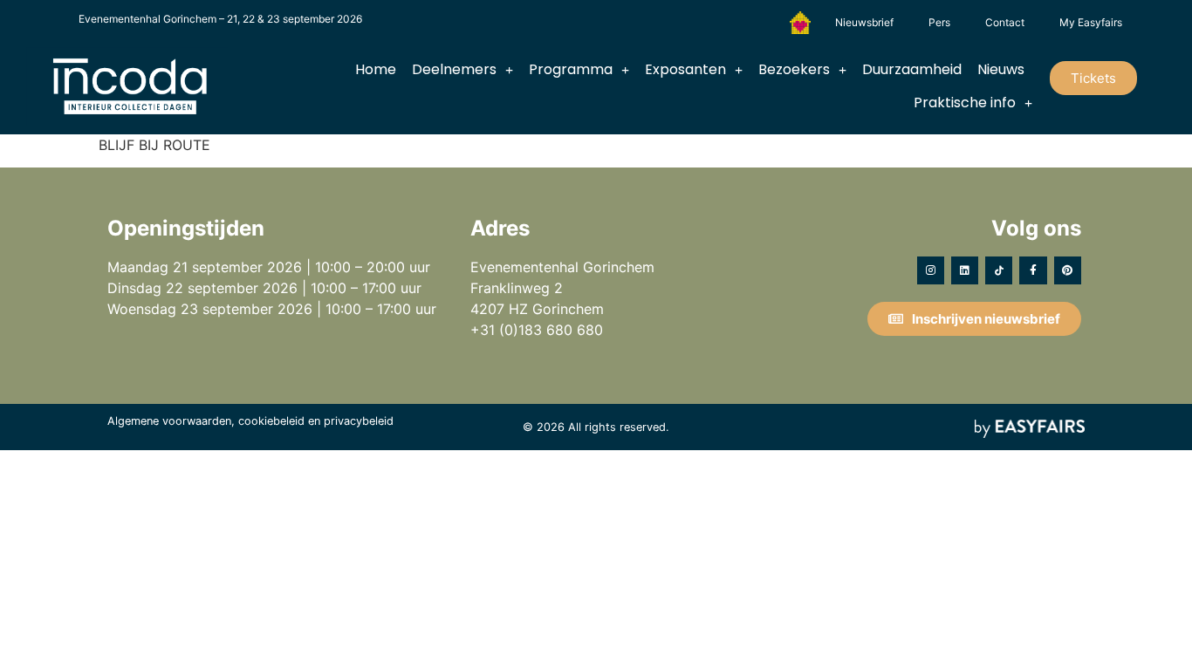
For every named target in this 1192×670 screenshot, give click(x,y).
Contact (1004, 22)
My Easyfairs (1090, 22)
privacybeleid (359, 420)
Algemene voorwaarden (169, 420)
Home (375, 69)
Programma (571, 69)
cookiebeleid (271, 420)
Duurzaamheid (912, 69)
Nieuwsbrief (864, 22)
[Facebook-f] (1032, 270)
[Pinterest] (1067, 270)
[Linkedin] (964, 270)
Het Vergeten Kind (800, 22)
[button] (1093, 78)
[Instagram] (930, 270)
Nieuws (1000, 69)
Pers (939, 22)
